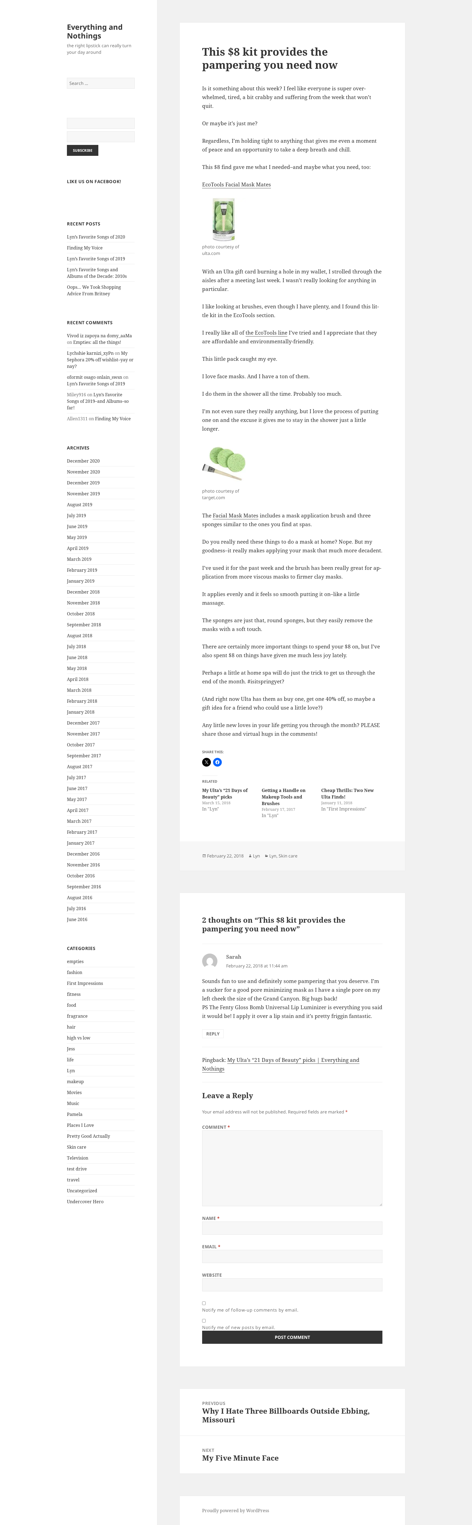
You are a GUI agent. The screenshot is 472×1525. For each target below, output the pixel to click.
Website (212, 1275)
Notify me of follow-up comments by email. (250, 1310)
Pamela (74, 1114)
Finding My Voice (85, 248)
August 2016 (79, 898)
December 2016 (83, 854)
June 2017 (77, 788)
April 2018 (77, 679)
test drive (77, 1169)
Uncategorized (82, 1191)
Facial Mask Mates (235, 515)
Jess (71, 1049)
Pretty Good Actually (88, 1136)
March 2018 (79, 690)
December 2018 (83, 592)
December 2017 (83, 723)
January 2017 (81, 843)
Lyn (71, 1071)
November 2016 (83, 865)
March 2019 (79, 559)
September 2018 (84, 625)
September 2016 (84, 887)
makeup (75, 1082)
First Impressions (85, 983)
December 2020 (83, 461)
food (71, 1005)
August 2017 (79, 767)
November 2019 (83, 494)
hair (71, 1027)
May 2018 (77, 668)
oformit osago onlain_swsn (94, 377)
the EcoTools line (266, 332)
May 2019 (77, 537)
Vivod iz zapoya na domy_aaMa (99, 336)
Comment (216, 1127)
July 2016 (76, 909)
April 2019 (77, 548)
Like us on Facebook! (94, 181)
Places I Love (80, 1125)
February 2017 (82, 832)
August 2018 (79, 636)
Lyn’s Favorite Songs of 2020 (96, 237)
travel (73, 1180)
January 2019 (81, 581)
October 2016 (81, 876)
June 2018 (77, 657)
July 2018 (76, 647)
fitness (74, 994)
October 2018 (81, 614)
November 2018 (83, 603)
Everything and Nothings (95, 31)
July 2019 (76, 516)
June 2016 (77, 919)
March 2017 (79, 821)
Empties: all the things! (97, 342)
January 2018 (81, 712)
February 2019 (82, 570)
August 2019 (79, 505)
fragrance (77, 1016)
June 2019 (77, 526)
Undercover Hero (85, 1202)
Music (73, 1103)
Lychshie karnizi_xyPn (90, 353)
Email (211, 1247)
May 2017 (77, 799)
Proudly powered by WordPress (235, 1511)
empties (75, 961)
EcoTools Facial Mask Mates (236, 184)
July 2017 (76, 778)
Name (211, 1218)
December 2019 (83, 483)
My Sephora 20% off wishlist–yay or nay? (100, 359)
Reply (213, 1034)
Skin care (76, 1147)
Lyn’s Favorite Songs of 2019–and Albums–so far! (98, 401)
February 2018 (82, 701)
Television (77, 1158)
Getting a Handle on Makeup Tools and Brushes (284, 796)
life (70, 1060)
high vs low (78, 1038)
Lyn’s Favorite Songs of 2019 (96, 259)
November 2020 (83, 472)
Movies (74, 1092)
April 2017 (77, 810)
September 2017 (84, 756)
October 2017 (81, 745)
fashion (74, 972)
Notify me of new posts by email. (238, 1327)
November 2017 (83, 734)
